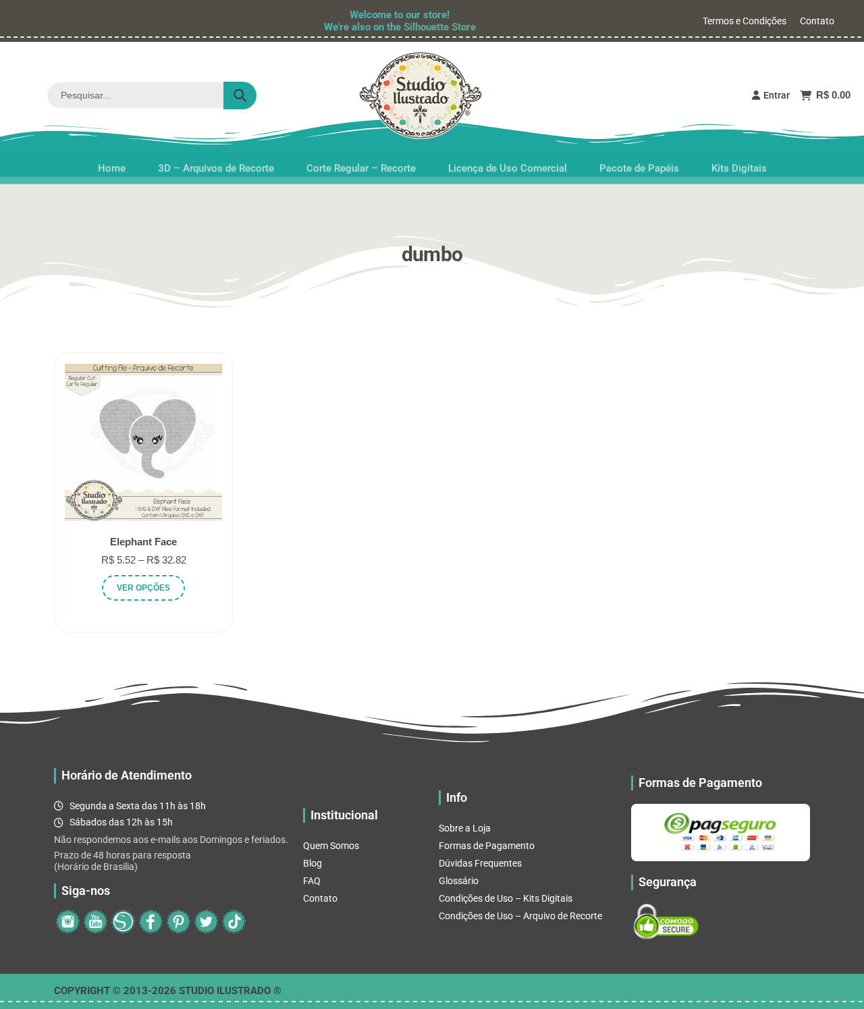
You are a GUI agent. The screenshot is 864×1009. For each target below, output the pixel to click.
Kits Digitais (739, 163)
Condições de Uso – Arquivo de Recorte (520, 915)
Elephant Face (143, 541)
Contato (817, 21)
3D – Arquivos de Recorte (216, 163)
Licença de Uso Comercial (507, 163)
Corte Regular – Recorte (361, 163)
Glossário (459, 880)
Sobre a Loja (465, 828)
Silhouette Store (440, 27)
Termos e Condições (744, 21)
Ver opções (143, 588)
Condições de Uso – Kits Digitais (505, 898)
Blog (312, 863)
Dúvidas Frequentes (480, 863)
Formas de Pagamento (487, 845)
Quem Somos (331, 845)
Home (112, 163)
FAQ (312, 880)
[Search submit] (239, 95)
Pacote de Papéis (639, 163)
